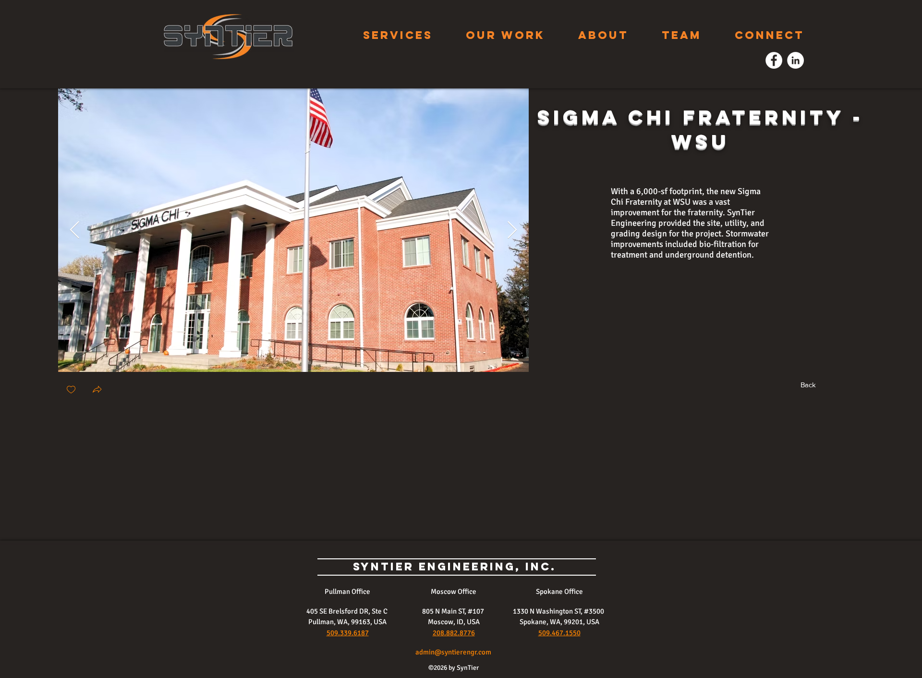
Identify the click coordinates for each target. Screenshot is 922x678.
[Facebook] (773, 60)
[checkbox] (71, 390)
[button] (97, 390)
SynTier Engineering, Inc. (457, 566)
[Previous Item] (74, 230)
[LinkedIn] (795, 60)
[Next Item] (512, 230)
